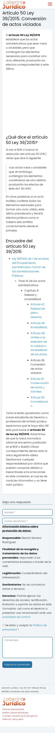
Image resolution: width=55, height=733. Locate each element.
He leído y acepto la (24, 627)
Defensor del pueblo (13, 719)
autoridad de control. (16, 617)
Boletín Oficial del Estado (15, 712)
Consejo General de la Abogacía (19, 715)
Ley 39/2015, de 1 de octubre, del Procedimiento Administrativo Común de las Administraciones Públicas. (30, 267)
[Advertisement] (27, 101)
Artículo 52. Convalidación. (39, 402)
